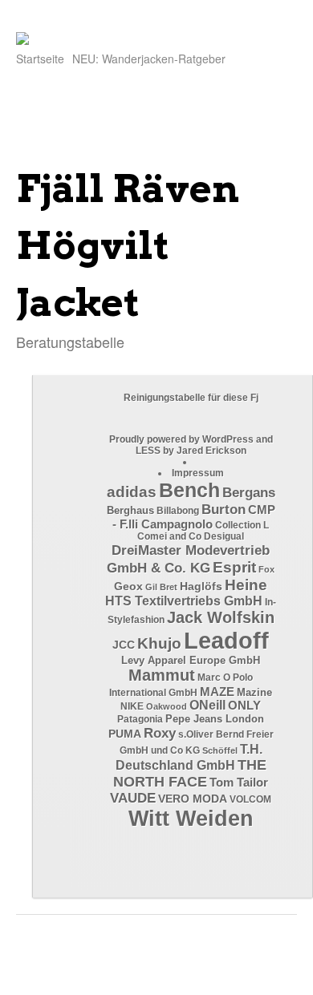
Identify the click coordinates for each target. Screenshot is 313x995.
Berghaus (130, 510)
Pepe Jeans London (214, 719)
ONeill (207, 705)
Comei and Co (169, 536)
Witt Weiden (191, 819)
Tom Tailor (238, 782)
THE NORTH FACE (189, 773)
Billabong (177, 511)
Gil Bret (161, 587)
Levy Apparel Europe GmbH (190, 660)
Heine (246, 584)
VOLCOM (250, 799)
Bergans (248, 492)
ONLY (244, 705)
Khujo (159, 643)
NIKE (132, 706)
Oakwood (166, 706)
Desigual (224, 536)
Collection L (242, 525)
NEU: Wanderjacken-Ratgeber (149, 59)
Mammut (161, 675)
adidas (131, 491)
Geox (128, 586)
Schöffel (220, 750)
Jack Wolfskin (220, 617)
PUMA (124, 734)
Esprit (234, 567)
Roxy (160, 733)
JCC (123, 644)
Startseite (40, 59)
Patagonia (140, 719)
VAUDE (133, 798)
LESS (148, 450)
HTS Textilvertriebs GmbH (183, 601)
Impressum (198, 473)
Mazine (254, 692)
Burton (223, 509)
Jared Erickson (211, 450)
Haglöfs (201, 586)
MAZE (217, 691)
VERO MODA (192, 798)
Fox (266, 569)
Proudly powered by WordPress (181, 439)
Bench (189, 490)
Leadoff (226, 640)
